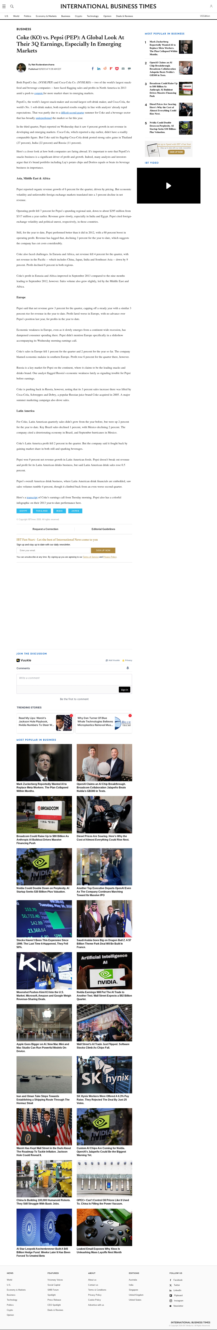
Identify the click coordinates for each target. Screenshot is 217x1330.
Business (65, 16)
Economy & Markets (46, 16)
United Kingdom (136, 1295)
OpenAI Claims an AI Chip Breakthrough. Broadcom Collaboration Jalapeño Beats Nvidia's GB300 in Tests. (101, 787)
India (131, 1285)
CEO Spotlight (54, 1305)
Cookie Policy (94, 1300)
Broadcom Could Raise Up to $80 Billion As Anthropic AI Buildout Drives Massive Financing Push (43, 840)
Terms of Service (91, 557)
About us (92, 1280)
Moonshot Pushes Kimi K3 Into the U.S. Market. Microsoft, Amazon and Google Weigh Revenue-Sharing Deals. (44, 996)
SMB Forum (53, 1290)
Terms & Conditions (97, 1290)
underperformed (44, 118)
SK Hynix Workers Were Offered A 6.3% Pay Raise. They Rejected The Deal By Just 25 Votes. (103, 1100)
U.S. (6, 16)
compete (38, 93)
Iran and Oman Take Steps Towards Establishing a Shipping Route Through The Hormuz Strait (43, 1100)
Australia (133, 1280)
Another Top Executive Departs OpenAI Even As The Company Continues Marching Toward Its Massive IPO (104, 892)
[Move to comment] (129, 68)
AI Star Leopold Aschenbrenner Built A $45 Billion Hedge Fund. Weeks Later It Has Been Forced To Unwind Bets (43, 1252)
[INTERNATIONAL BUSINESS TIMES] (108, 6)
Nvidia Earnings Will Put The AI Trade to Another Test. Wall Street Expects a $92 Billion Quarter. (104, 996)
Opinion (107, 16)
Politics (27, 16)
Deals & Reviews (124, 16)
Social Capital (53, 1285)
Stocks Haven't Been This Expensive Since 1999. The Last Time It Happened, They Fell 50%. (42, 944)
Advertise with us (96, 1305)
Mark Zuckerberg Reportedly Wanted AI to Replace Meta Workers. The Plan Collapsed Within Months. (42, 787)
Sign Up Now (176, 152)
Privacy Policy (109, 557)
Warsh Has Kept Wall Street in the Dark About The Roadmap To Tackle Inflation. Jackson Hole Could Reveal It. (44, 1152)
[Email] (123, 68)
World (16, 16)
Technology (93, 16)
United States (135, 1300)
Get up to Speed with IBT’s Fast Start (174, 144)
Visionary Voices (55, 1280)
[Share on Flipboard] (111, 68)
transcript (32, 497)
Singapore (133, 1290)
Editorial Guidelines (103, 529)
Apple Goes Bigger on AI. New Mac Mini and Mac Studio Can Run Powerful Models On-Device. (43, 1048)
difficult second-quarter (72, 112)
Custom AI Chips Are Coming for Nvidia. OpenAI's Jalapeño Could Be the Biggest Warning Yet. (101, 1152)
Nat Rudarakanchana (43, 64)
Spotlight (51, 1295)
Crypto (78, 16)
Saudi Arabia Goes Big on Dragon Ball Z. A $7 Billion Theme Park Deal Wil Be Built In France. (104, 944)
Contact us (93, 1285)
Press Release (54, 1300)
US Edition (205, 16)
